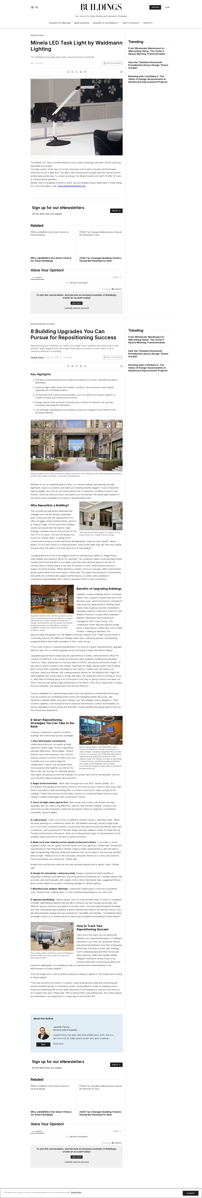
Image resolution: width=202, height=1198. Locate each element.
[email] (85, 72)
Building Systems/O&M (59, 23)
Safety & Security (131, 23)
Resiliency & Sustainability (106, 23)
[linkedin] (72, 72)
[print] (121, 72)
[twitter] (76, 72)
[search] (37, 7)
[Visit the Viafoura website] (116, 289)
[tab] (37, 277)
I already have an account (76, 308)
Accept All (190, 1193)
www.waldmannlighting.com (72, 186)
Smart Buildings (81, 23)
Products (148, 23)
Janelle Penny (37, 357)
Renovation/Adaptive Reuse (43, 324)
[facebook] (68, 72)
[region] (77, 283)
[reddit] (81, 72)
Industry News (37, 35)
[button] (32, 7)
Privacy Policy (76, 1192)
